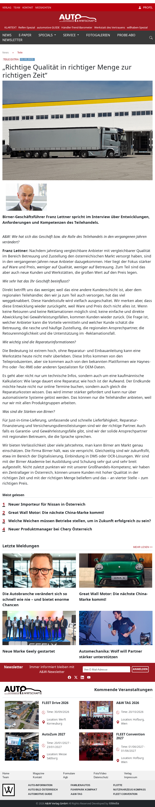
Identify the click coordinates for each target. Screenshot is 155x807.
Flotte (117, 785)
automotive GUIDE (48, 27)
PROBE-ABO (126, 35)
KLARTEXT (10, 27)
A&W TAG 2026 (127, 703)
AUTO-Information (40, 785)
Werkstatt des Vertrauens (109, 27)
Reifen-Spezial (26, 27)
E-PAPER (25, 35)
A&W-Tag (76, 794)
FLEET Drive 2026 (55, 703)
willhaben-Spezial (137, 27)
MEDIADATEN (43, 7)
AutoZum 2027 (53, 734)
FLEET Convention (125, 794)
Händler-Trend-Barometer (76, 27)
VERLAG (7, 7)
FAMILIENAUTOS (80, 785)
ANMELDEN (140, 669)
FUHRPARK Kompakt (84, 789)
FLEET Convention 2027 (130, 736)
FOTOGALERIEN (98, 35)
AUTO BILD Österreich (43, 789)
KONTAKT (28, 7)
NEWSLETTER (12, 40)
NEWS (7, 35)
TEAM (17, 7)
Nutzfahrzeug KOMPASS (129, 789)
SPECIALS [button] (46, 35)
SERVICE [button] (69, 35)
